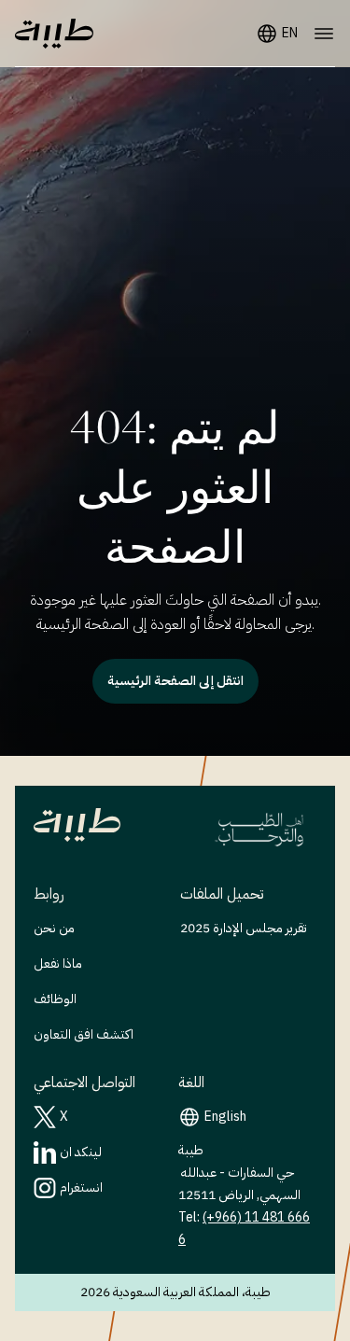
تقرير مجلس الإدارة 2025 (243, 928)
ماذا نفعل (58, 963)
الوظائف (55, 999)
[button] (54, 34)
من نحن (54, 928)
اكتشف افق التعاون (83, 1034)
